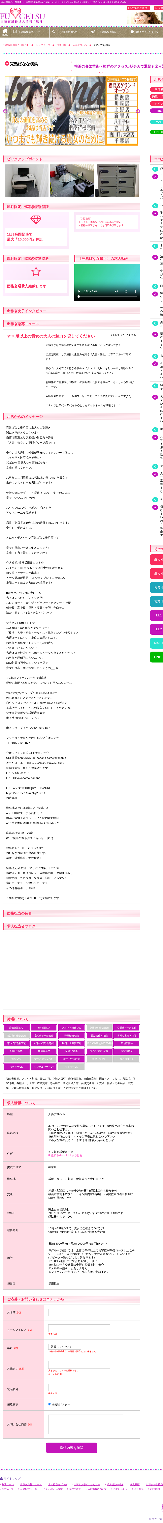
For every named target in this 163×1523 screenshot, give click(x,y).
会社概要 (139, 1489)
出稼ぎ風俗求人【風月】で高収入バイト (22, 15)
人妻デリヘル (80, 45)
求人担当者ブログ (57, 1484)
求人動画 (135, 1484)
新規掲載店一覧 (28, 1489)
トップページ (43, 45)
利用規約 (155, 1489)
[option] (71, 111)
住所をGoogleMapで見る (66, 1155)
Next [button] (138, 111)
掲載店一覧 (8, 1489)
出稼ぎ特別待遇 (69, 32)
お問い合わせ (120, 1489)
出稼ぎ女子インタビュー (87, 1484)
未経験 (56, 1404)
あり (67, 1404)
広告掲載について (138, 8)
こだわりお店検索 (53, 1489)
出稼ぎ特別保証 (108, 32)
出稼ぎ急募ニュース (30, 32)
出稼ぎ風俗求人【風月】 (16, 45)
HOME (5, 35)
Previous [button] (5, 111)
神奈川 (52, 1167)
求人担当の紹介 (115, 1484)
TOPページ (8, 1484)
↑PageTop (137, 1365)
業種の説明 (75, 1489)
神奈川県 (61, 45)
